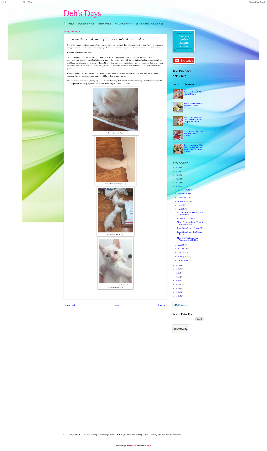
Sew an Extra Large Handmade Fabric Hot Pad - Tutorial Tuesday (193, 91)
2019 (177, 269)
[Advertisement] (188, 379)
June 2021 (181, 209)
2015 (177, 280)
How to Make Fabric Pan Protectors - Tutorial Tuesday (193, 105)
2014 (177, 284)
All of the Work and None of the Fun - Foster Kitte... (190, 213)
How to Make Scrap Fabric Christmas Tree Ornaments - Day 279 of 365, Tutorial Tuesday (193, 148)
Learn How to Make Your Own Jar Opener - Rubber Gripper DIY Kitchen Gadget (193, 120)
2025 (177, 171)
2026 (177, 167)
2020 (177, 265)
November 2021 (183, 193)
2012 (177, 292)
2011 (177, 296)
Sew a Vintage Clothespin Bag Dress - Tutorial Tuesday (193, 133)
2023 (177, 179)
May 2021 (181, 245)
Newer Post (69, 304)
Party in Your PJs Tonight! (186, 218)
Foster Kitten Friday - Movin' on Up (189, 228)
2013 (177, 288)
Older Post (161, 304)
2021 (177, 186)
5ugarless (132, 445)
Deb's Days (82, 12)
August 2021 (182, 205)
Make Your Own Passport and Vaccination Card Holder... (187, 239)
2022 (177, 182)
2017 (177, 277)
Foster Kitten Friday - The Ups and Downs (189, 233)
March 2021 (182, 252)
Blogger (148, 445)
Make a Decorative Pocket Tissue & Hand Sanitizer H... (190, 223)
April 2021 (182, 248)
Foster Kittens (104, 24)
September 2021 (184, 201)
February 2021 (183, 256)
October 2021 (183, 197)
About (71, 24)
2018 (177, 273)
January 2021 (182, 260)
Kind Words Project (123, 24)
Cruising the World (86, 24)
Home (116, 304)
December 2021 (183, 190)
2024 (177, 175)
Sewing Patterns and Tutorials (149, 24)
